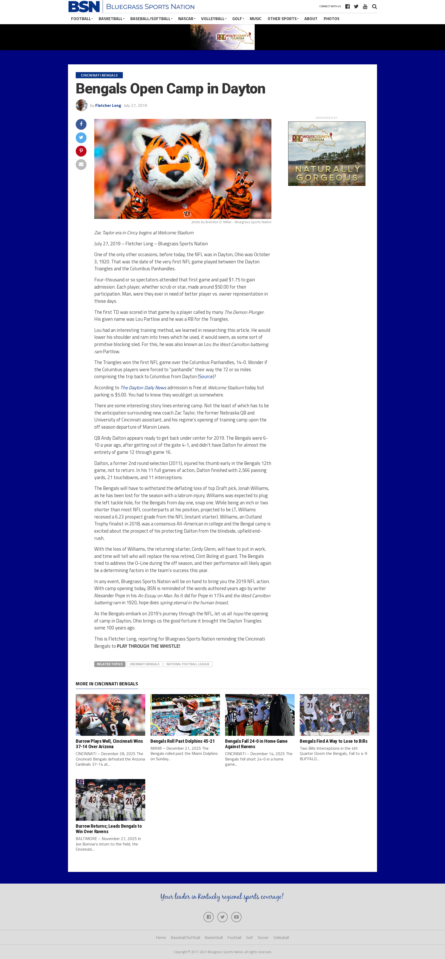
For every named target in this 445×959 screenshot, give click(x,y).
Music (255, 18)
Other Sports (282, 18)
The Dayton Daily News (143, 387)
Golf (237, 18)
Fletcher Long (108, 105)
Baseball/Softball (150, 18)
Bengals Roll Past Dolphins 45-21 (182, 741)
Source (206, 376)
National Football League (188, 664)
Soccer (263, 937)
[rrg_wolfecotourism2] (326, 184)
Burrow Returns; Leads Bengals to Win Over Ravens (109, 828)
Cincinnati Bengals (145, 664)
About (311, 18)
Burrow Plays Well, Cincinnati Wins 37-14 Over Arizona (109, 743)
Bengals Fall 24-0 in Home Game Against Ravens (256, 743)
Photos (331, 18)
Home (161, 937)
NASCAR (185, 18)
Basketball (111, 18)
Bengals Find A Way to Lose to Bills (333, 741)
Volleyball (213, 18)
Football (81, 18)
